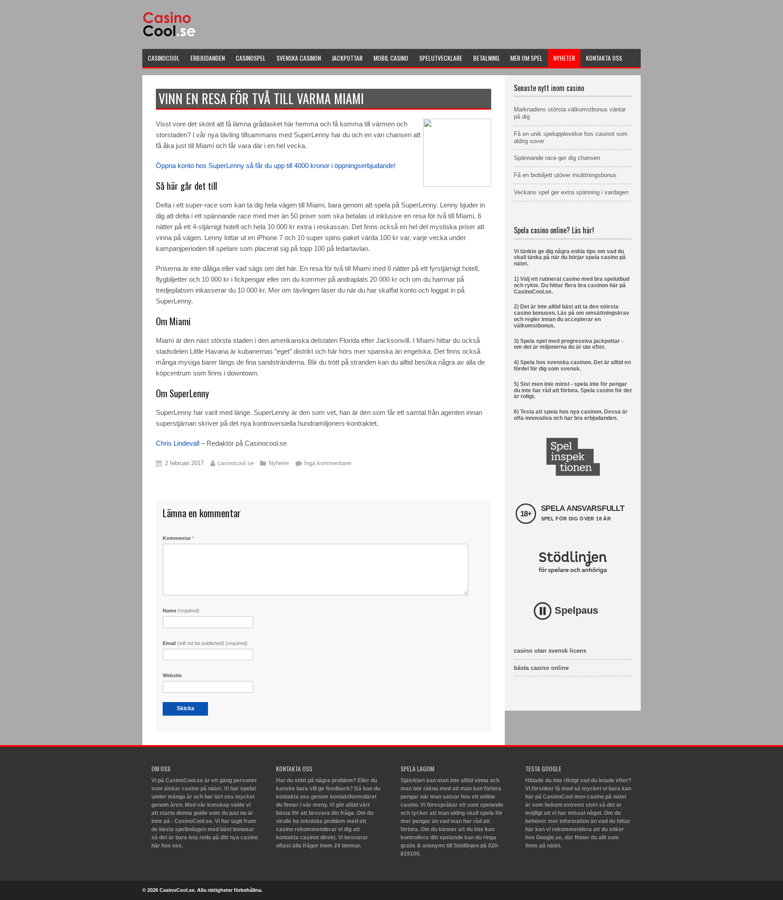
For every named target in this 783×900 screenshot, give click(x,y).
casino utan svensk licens (550, 650)
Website (172, 675)
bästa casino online (541, 667)
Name (181, 610)
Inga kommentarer (328, 463)
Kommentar (178, 538)
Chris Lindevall (177, 443)
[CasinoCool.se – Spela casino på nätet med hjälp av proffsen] (170, 36)
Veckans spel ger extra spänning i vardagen (571, 192)
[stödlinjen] (573, 562)
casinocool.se (236, 463)
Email (205, 643)
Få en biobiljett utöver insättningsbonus (565, 175)
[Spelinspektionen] (573, 457)
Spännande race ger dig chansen (557, 157)
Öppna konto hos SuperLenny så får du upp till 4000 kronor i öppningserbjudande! (276, 165)
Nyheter (279, 463)
